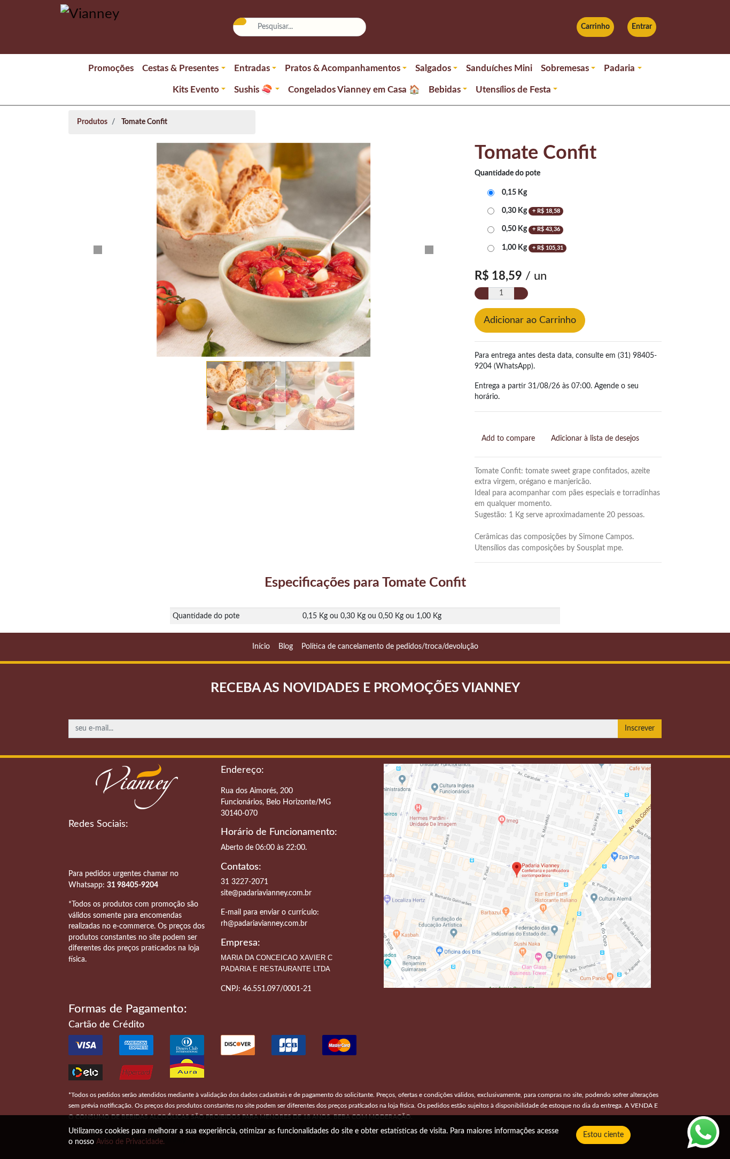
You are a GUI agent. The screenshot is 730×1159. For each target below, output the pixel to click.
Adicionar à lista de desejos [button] (595, 438)
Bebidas (445, 90)
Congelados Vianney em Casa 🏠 (354, 90)
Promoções (111, 68)
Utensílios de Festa (513, 90)
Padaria (619, 68)
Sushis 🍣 (253, 90)
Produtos (92, 122)
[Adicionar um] (521, 293)
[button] (97, 250)
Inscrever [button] (640, 728)
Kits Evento (196, 90)
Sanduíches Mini (499, 68)
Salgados (433, 68)
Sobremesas (565, 68)
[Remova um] (481, 293)
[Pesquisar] (239, 21)
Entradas (252, 68)
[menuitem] (261, 647)
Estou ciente (603, 1135)
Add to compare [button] (508, 438)
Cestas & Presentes (180, 68)
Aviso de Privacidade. (130, 1142)
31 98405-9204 (132, 885)
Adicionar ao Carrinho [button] (530, 320)
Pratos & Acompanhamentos (342, 68)
